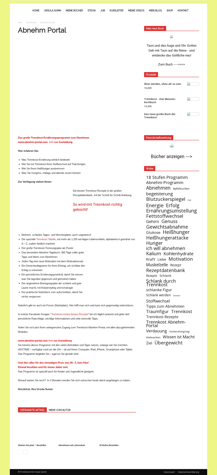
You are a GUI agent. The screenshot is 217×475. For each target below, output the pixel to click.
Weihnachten (153, 337)
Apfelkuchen (181, 188)
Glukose (153, 232)
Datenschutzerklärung (188, 472)
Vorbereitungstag (179, 331)
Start (20, 22)
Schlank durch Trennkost (161, 282)
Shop (170, 10)
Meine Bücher (74, 10)
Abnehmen (158, 188)
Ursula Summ (52, 10)
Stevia (92, 10)
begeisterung (159, 194)
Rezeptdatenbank (165, 270)
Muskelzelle (157, 264)
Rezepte (151, 275)
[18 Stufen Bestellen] (117, 429)
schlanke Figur (159, 290)
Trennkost (181, 311)
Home (35, 10)
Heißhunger (176, 232)
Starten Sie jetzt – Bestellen (32, 445)
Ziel (149, 343)
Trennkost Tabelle (46, 239)
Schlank (165, 275)
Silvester (177, 295)
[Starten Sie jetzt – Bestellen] (36, 429)
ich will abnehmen (165, 248)
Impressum (169, 472)
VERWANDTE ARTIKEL (32, 410)
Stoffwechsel (158, 301)
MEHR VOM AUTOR (60, 410)
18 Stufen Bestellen (109, 445)
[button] (195, 10)
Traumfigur (157, 311)
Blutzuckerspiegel (165, 199)
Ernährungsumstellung (171, 210)
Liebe (161, 259)
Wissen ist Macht (179, 336)
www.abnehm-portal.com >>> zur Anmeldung (45, 142)
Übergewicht (169, 342)
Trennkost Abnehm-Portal (166, 323)
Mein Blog (155, 10)
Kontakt (183, 10)
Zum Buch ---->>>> (171, 64)
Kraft (150, 259)
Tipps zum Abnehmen (165, 306)
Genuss (169, 221)
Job (102, 10)
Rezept (175, 265)
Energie (155, 205)
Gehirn (152, 221)
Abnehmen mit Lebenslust (71, 445)
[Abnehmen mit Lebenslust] (76, 429)
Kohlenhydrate (178, 253)
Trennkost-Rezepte (162, 316)
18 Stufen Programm (167, 177)
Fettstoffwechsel (164, 216)
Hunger (154, 243)
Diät (189, 200)
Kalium (153, 253)
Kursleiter (116, 10)
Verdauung (156, 331)
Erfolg (172, 205)
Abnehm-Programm (164, 182)
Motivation (181, 259)
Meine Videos (136, 10)
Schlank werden (158, 295)
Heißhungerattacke (167, 237)
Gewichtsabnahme (167, 226)
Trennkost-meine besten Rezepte (69, 314)
